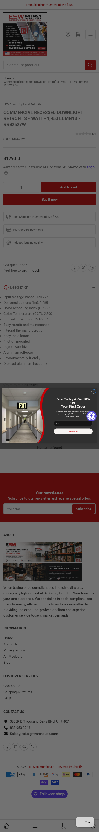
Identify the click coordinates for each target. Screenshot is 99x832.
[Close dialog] (94, 391)
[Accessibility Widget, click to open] (91, 416)
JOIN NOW (73, 431)
